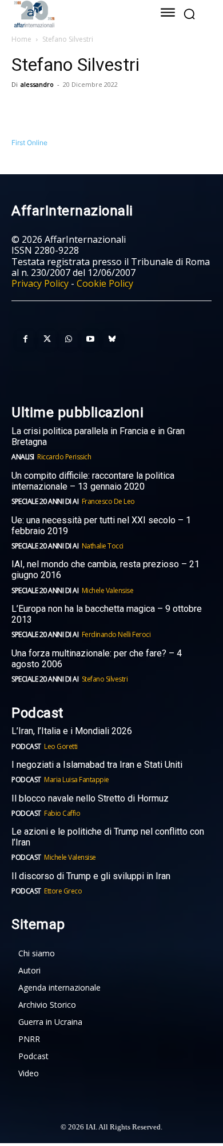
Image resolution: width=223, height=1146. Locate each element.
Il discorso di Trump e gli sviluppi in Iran (90, 876)
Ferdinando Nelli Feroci (116, 634)
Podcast (26, 746)
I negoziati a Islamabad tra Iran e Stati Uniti (96, 764)
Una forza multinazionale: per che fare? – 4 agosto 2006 (96, 659)
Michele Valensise (108, 590)
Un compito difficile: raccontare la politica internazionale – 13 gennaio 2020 (92, 481)
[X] (49, 110)
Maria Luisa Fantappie (76, 779)
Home (21, 39)
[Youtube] (90, 339)
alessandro (37, 84)
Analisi (22, 457)
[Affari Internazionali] (73, 14)
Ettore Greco (63, 891)
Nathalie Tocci (103, 546)
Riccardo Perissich (64, 457)
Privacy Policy (40, 283)
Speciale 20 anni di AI (44, 501)
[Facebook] (22, 110)
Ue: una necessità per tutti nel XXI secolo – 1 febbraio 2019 (101, 525)
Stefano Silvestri (105, 679)
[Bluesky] (112, 339)
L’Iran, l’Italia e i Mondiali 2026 (71, 731)
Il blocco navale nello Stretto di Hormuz (90, 798)
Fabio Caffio (62, 813)
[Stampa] (154, 110)
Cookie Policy (105, 283)
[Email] (128, 110)
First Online (29, 142)
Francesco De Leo (108, 501)
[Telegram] (101, 110)
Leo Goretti (61, 746)
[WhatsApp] (75, 110)
